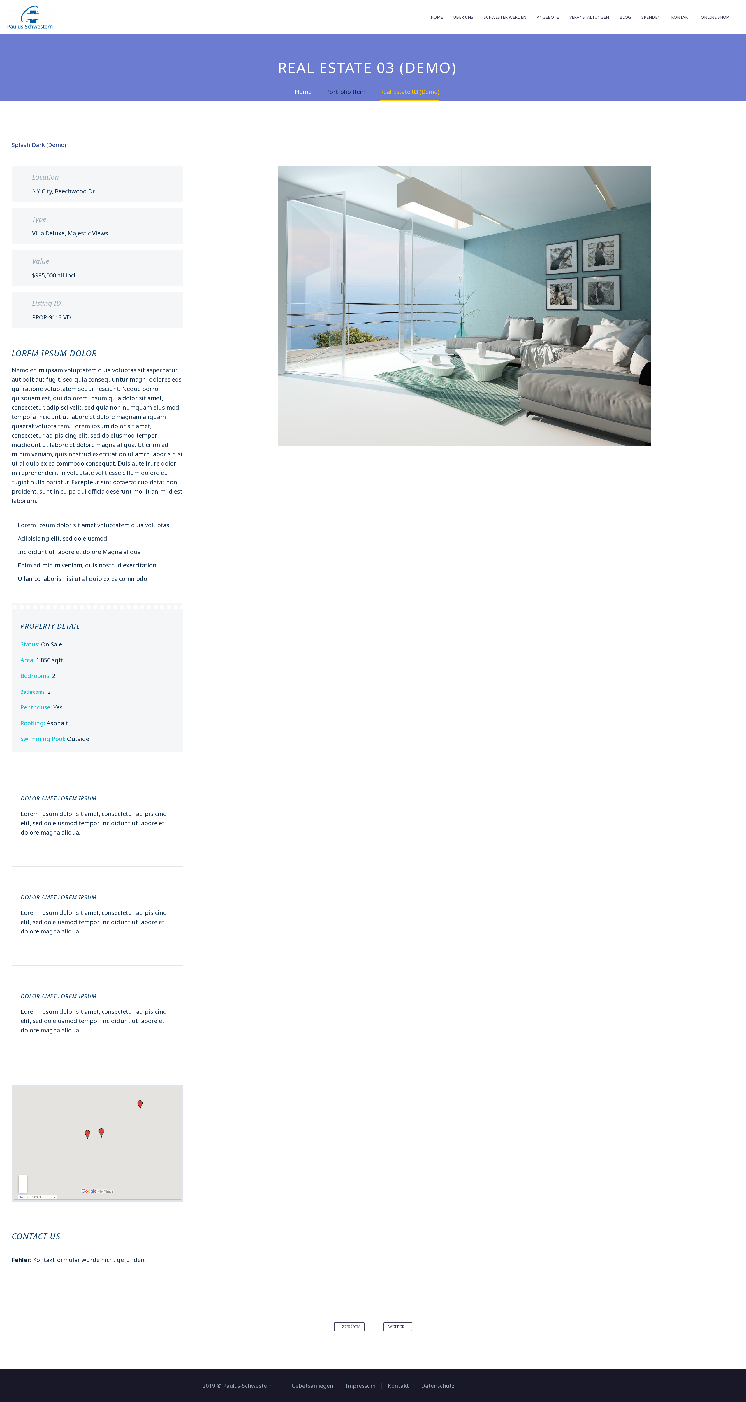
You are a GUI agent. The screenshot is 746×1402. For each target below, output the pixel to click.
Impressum (361, 1386)
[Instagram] (541, 1386)
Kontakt (680, 17)
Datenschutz (437, 1386)
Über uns (463, 17)
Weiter (396, 1326)
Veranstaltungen (589, 17)
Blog (625, 17)
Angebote (548, 17)
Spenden (651, 17)
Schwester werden (505, 17)
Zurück (351, 1326)
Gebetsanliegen (312, 1386)
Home (437, 17)
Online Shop (715, 17)
